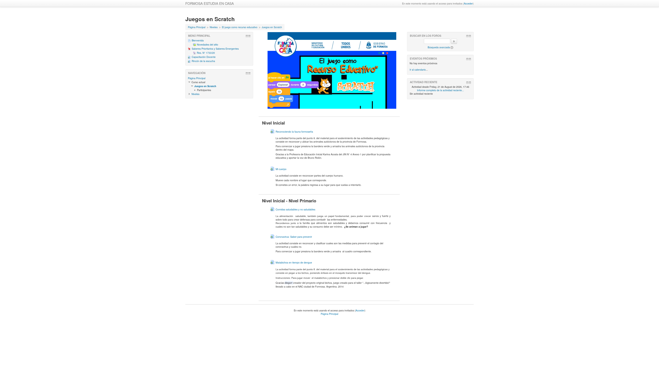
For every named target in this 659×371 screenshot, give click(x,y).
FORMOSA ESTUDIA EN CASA (209, 3)
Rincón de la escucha (203, 61)
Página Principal (196, 27)
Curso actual (198, 82)
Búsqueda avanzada (439, 47)
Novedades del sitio (207, 44)
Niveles (214, 27)
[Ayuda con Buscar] (451, 47)
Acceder (468, 3)
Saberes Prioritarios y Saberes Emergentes (215, 48)
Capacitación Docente (204, 57)
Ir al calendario (418, 69)
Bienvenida (198, 40)
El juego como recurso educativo (239, 27)
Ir (454, 41)
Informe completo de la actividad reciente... (440, 90)
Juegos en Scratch (272, 27)
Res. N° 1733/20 (206, 52)
